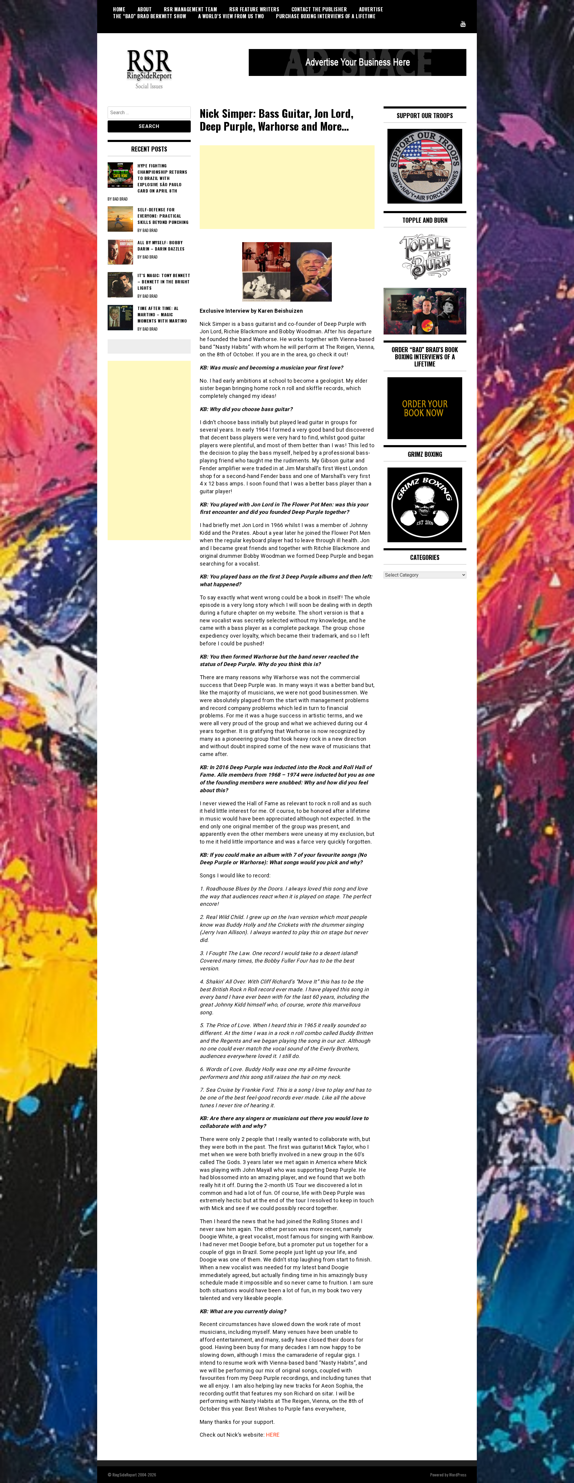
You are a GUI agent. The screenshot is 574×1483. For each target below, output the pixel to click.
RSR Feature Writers (254, 9)
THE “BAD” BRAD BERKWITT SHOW (149, 16)
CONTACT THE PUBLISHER (319, 9)
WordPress (457, 1474)
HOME (119, 9)
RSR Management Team (190, 9)
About (145, 9)
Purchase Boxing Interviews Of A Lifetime (325, 16)
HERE (273, 1435)
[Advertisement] (287, 187)
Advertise (371, 9)
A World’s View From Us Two (231, 16)
